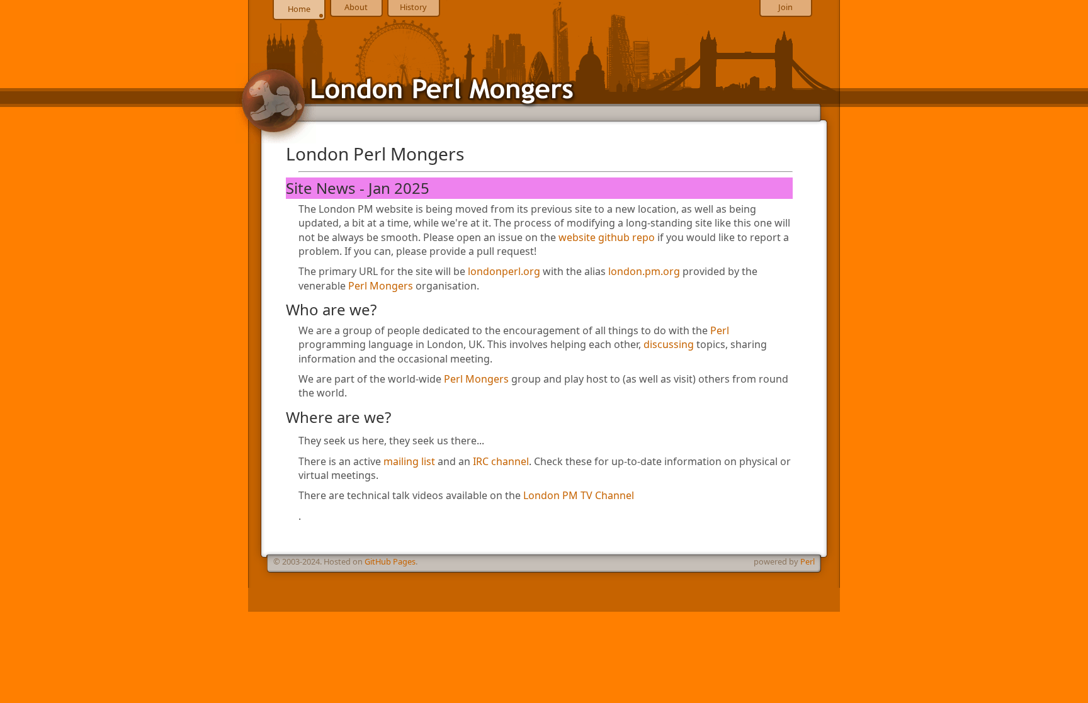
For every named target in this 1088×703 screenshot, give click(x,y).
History (413, 7)
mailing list (409, 461)
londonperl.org (504, 271)
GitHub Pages (390, 561)
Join (785, 7)
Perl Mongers (380, 286)
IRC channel (501, 461)
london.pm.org (644, 271)
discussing (668, 344)
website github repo (606, 237)
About (356, 7)
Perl (719, 330)
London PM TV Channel (578, 495)
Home (299, 8)
